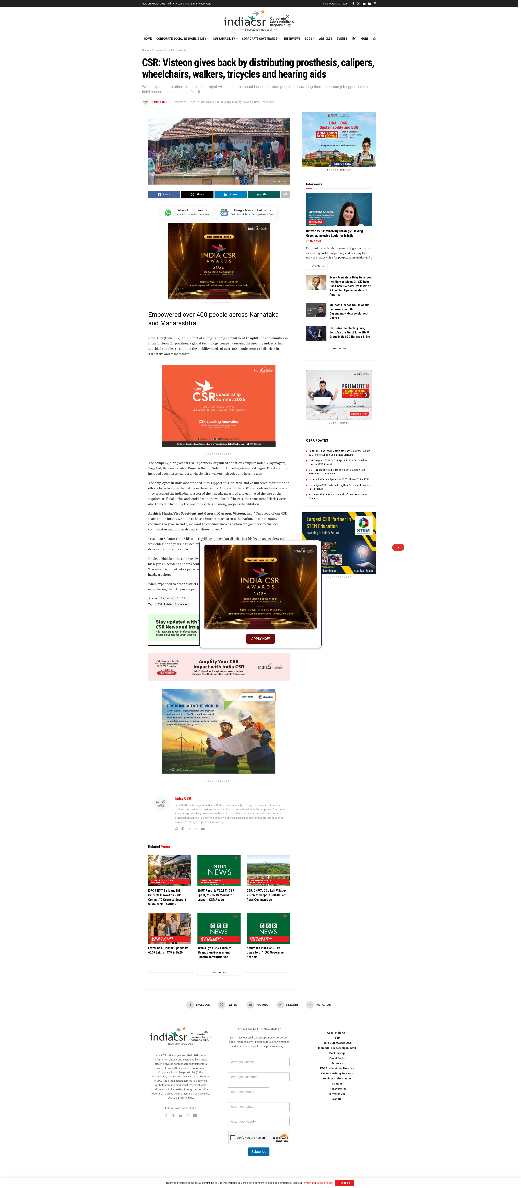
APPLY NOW (260, 639)
